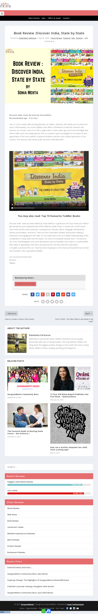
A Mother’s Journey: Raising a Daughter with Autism (30, 586)
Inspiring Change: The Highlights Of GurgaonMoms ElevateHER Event (38, 580)
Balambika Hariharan (27, 38)
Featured (66, 38)
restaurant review (15, 527)
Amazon (13, 260)
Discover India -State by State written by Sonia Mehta (31, 223)
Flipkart (12, 263)
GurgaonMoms (27, 604)
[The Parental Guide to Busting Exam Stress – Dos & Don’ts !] (27, 415)
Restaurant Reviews (16, 552)
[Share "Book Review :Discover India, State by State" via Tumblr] (47, 294)
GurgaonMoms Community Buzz (23, 394)
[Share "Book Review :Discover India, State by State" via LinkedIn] (58, 294)
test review (12, 490)
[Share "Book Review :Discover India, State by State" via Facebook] (32, 294)
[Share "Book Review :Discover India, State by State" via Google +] (42, 294)
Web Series (12, 514)
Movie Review (13, 508)
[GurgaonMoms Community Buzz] (27, 378)
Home (22, 608)
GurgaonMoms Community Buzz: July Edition (27, 574)
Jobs (44, 18)
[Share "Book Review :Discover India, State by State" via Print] (73, 294)
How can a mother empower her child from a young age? (68, 448)
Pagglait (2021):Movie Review (20, 482)
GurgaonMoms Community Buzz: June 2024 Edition (30, 592)
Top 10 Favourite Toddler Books (60, 215)
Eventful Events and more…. (20, 567)
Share (54, 610)
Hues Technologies (75, 604)
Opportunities (31, 608)
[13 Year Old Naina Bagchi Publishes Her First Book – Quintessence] (70, 378)
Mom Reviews (13, 540)
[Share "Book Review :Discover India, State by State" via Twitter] (37, 294)
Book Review (56, 38)
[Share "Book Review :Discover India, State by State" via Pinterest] (53, 294)
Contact (66, 18)
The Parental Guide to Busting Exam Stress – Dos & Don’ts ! (25, 432)
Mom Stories (34, 18)
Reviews (79, 38)
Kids (73, 38)
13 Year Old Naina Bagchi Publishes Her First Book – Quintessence (69, 395)
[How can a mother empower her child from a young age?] (70, 423)
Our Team (60, 608)
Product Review (14, 546)
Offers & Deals (54, 18)
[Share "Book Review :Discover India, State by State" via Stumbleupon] (63, 294)
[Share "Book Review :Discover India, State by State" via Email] (68, 294)
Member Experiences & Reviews (21, 533)
